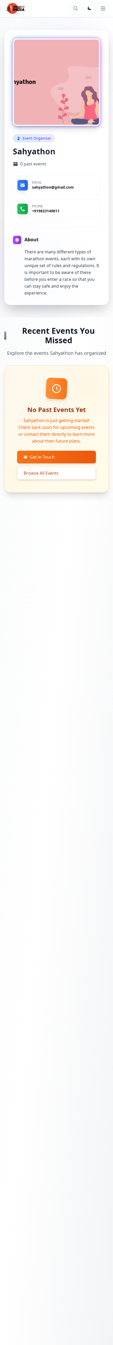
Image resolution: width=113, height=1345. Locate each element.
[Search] (75, 8)
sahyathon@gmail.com (53, 187)
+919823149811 (45, 210)
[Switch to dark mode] (89, 8)
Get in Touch (42, 457)
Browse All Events (41, 473)
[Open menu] (103, 8)
